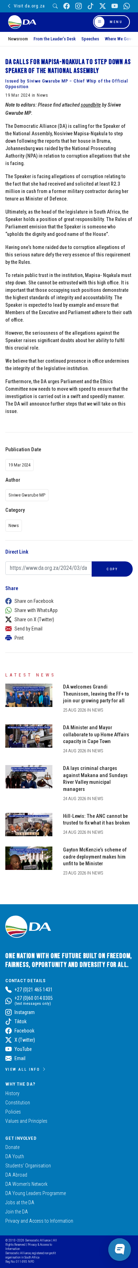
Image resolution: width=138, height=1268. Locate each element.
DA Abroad (16, 1175)
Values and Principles (26, 1121)
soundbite (91, 105)
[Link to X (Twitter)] (102, 6)
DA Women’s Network (26, 1184)
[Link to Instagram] (78, 6)
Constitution (17, 1102)
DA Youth (14, 1156)
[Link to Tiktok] (90, 6)
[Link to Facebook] (66, 6)
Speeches (90, 38)
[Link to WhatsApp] (126, 6)
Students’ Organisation (28, 1165)
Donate (12, 1147)
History (12, 1093)
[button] (67, 601)
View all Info (22, 1069)
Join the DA (16, 1212)
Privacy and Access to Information (39, 1221)
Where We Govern (121, 38)
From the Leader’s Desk (55, 38)
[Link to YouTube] (114, 6)
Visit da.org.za (29, 6)
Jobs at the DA (19, 1202)
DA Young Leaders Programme (35, 1193)
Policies (13, 1112)
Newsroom (18, 38)
